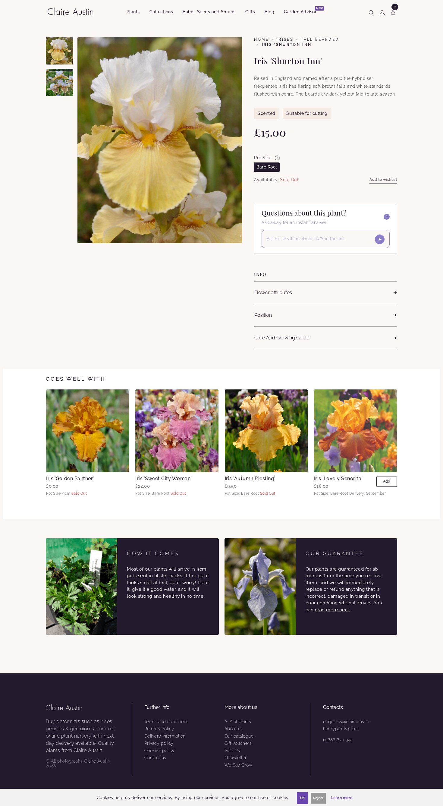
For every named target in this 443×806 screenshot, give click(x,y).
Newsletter (236, 757)
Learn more (342, 798)
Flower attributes (273, 292)
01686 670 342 (338, 739)
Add (386, 481)
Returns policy (159, 728)
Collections (161, 11)
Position (263, 315)
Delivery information (165, 736)
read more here (332, 609)
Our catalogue (239, 736)
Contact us (155, 757)
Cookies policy (159, 750)
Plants (133, 11)
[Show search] (371, 11)
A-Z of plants (238, 721)
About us (234, 728)
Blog (269, 11)
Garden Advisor (302, 10)
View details (87, 431)
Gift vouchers (238, 743)
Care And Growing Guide (281, 338)
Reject (318, 798)
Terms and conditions (166, 721)
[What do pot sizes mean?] (277, 158)
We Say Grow (239, 765)
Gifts (250, 11)
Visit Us (232, 750)
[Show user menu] (382, 11)
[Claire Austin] (73, 11)
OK (302, 798)
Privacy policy (159, 743)
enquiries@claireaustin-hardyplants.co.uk (347, 725)
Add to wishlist (383, 180)
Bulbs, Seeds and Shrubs (209, 11)
